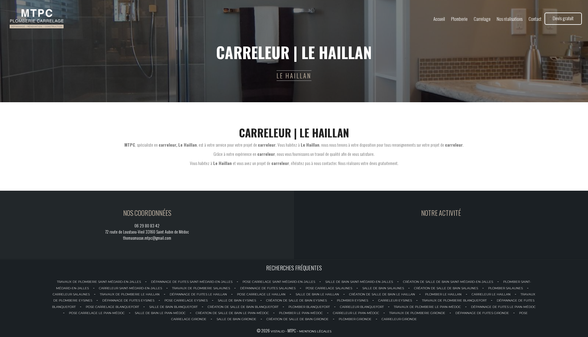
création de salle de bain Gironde (297, 319)
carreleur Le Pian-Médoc (356, 313)
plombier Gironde (355, 319)
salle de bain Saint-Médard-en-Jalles (359, 282)
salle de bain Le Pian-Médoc (160, 313)
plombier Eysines (352, 300)
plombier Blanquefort (309, 307)
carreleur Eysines (395, 300)
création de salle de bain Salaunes (446, 288)
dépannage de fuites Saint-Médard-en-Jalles (191, 282)
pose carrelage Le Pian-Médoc (97, 313)
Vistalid (278, 331)
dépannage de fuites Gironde (482, 313)
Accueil (439, 18)
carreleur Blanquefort (362, 307)
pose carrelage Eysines (186, 300)
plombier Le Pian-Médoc (301, 313)
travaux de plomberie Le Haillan (130, 294)
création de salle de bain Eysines (296, 300)
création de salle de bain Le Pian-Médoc (232, 313)
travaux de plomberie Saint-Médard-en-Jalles (99, 282)
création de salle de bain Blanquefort (243, 307)
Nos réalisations (509, 18)
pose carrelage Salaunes (329, 288)
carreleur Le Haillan (491, 294)
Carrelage (482, 18)
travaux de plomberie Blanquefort (454, 300)
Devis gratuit (563, 18)
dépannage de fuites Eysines (128, 300)
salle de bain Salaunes (383, 288)
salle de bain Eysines (237, 300)
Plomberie (459, 18)
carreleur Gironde (399, 319)
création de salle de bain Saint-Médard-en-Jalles (448, 282)
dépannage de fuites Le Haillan (198, 294)
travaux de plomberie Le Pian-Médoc (427, 307)
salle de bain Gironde (236, 319)
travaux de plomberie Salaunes (201, 288)
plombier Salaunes (505, 288)
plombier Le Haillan (443, 294)
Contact (535, 18)
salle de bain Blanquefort (173, 307)
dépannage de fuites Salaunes (268, 288)
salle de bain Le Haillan (317, 294)
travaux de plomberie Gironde (417, 313)
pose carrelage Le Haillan (261, 294)
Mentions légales (315, 331)
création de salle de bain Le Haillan (382, 294)
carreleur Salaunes (71, 294)
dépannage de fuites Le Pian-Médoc (503, 307)
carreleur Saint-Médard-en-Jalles (130, 288)
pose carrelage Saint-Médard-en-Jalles (279, 282)
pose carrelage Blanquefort (112, 307)
